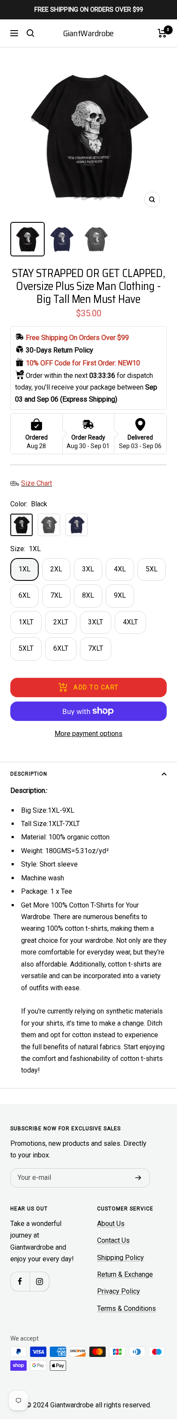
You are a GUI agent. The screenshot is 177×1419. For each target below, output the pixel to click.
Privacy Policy (118, 1291)
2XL (56, 569)
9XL (120, 595)
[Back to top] (153, 1362)
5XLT (26, 648)
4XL (120, 569)
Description (28, 774)
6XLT (60, 648)
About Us (111, 1223)
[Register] (138, 1177)
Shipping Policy (120, 1258)
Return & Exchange (125, 1274)
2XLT (60, 622)
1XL (24, 569)
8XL (88, 595)
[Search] (30, 33)
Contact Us (113, 1240)
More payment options (88, 734)
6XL (24, 595)
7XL (56, 595)
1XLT (26, 622)
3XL (88, 569)
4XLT (130, 622)
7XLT (95, 648)
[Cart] (162, 33)
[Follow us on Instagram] (39, 1281)
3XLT (95, 622)
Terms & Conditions (126, 1308)
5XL (152, 569)
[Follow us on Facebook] (20, 1281)
